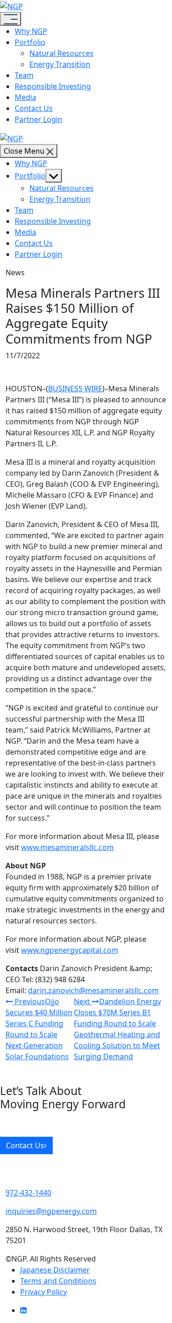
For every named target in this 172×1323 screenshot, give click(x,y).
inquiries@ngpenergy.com (51, 1211)
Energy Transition (59, 64)
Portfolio (30, 42)
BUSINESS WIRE (75, 389)
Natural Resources (61, 53)
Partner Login (38, 119)
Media (25, 97)
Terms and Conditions (58, 1281)
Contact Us (34, 108)
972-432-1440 (28, 1193)
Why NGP (31, 31)
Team (24, 75)
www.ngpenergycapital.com (69, 950)
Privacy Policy (43, 1292)
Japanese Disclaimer (55, 1270)
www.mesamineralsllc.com (67, 847)
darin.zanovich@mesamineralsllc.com (93, 990)
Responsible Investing (53, 86)
